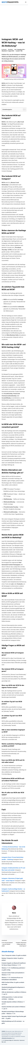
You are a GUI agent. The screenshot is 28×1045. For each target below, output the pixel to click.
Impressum (22, 1040)
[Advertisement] (14, 19)
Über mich (4, 1042)
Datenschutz (16, 1040)
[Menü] (25, 2)
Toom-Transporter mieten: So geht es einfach (14, 955)
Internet (4, 49)
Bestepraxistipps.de (9, 1040)
